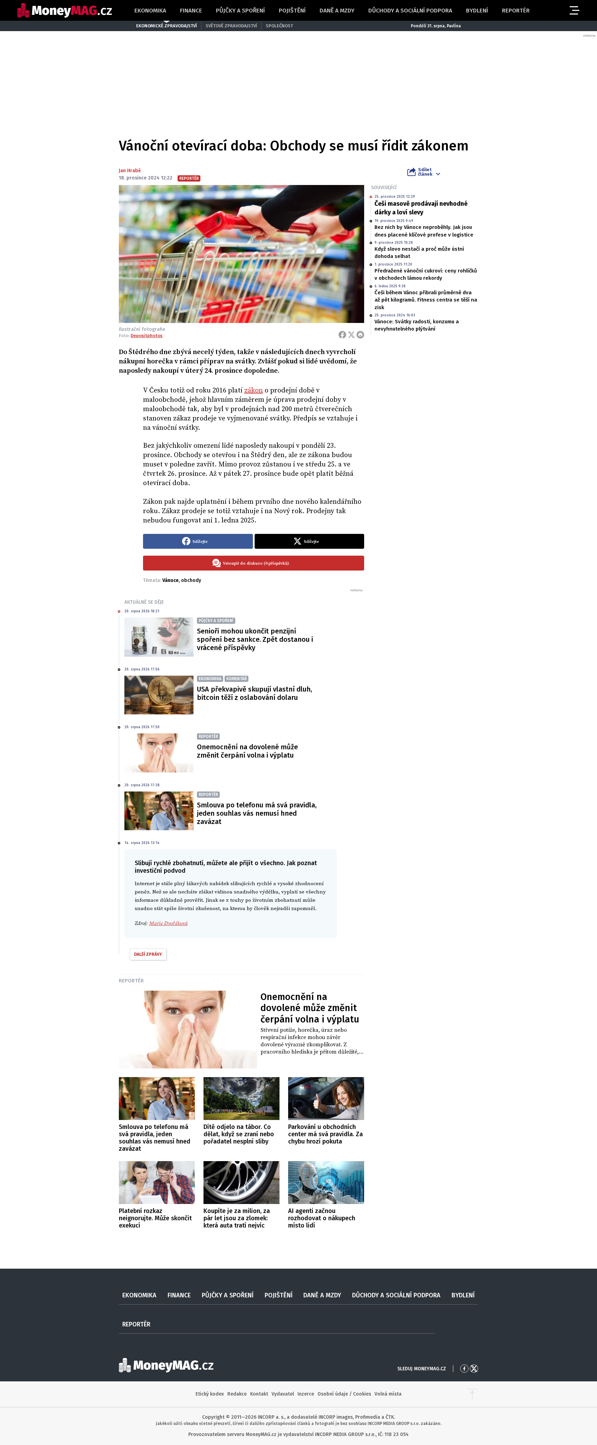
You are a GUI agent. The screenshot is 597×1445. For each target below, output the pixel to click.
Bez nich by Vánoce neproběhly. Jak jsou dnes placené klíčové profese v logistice (424, 231)
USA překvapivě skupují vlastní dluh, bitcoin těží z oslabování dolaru (254, 693)
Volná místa (388, 1394)
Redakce (237, 1394)
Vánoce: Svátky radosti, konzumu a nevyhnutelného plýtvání (417, 325)
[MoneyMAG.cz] (64, 10)
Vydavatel (283, 1394)
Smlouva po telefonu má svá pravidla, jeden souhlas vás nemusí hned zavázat (256, 813)
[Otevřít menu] (574, 10)
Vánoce (170, 580)
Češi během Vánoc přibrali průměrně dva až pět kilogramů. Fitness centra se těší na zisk (426, 300)
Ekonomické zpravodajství (166, 25)
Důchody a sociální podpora (410, 10)
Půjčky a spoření (240, 10)
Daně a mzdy (337, 10)
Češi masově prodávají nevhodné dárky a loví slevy (421, 208)
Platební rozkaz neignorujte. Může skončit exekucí (155, 1218)
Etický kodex (210, 1394)
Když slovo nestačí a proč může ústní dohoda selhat (419, 252)
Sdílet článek (425, 171)
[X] (351, 335)
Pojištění (292, 10)
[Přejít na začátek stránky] (472, 1394)
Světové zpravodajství (231, 25)
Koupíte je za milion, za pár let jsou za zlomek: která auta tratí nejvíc (236, 1218)
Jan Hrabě (130, 171)
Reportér (516, 10)
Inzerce (305, 1394)
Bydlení (477, 10)
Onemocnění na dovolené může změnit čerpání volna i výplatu (247, 751)
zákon (253, 390)
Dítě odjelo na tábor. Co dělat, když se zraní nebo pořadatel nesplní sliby (238, 1134)
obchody (191, 580)
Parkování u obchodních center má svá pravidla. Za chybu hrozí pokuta (325, 1134)
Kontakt (259, 1394)
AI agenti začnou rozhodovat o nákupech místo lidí (321, 1218)
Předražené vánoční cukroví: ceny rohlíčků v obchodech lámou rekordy (426, 274)
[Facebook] (342, 335)
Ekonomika (150, 10)
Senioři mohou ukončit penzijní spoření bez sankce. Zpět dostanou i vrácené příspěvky (255, 639)
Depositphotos (146, 335)
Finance (191, 10)
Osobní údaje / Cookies (344, 1394)
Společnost (279, 25)
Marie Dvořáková (168, 923)
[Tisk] (360, 335)
